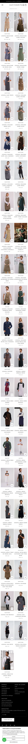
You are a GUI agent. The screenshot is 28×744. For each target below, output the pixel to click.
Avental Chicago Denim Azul (7, 125)
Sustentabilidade (6, 688)
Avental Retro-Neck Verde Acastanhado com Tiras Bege (7, 585)
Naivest (7, 306)
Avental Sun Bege (20, 583)
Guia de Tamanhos (19, 688)
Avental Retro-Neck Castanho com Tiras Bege (20, 554)
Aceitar (13, 736)
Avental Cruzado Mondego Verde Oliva (20, 310)
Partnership (4, 690)
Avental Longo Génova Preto (20, 372)
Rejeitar (13, 739)
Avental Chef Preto (7, 95)
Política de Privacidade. (12, 734)
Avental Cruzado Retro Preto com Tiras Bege (20, 341)
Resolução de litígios (7, 704)
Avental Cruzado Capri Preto (20, 184)
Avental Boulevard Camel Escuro (21, 36)
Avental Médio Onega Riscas (7, 523)
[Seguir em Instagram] (6, 725)
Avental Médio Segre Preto (20, 523)
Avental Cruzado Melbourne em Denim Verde (20, 279)
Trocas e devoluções (20, 692)
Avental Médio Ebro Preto (7, 461)
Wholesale (4, 693)
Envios (16, 690)
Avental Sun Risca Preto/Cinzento (20, 645)
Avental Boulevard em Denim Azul (7, 66)
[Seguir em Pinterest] (10, 725)
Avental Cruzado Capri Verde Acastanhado (7, 217)
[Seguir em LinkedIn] (14, 725)
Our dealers (4, 692)
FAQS (16, 686)
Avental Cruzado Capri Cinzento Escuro (7, 185)
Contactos (17, 693)
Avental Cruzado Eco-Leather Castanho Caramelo (7, 248)
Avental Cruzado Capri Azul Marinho (7, 155)
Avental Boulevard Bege (7, 36)
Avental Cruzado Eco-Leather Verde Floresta (21, 248)
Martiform (7, 33)
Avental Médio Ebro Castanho (7, 431)
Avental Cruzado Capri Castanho (20, 155)
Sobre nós (4, 686)
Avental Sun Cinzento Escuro (20, 615)
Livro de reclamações (7, 705)
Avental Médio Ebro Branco (21, 401)
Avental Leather (7, 371)
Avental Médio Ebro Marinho (21, 431)
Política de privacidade (7, 702)
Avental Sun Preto (7, 644)
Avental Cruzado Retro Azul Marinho (7, 340)
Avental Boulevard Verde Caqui (21, 66)
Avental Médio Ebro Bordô (7, 401)
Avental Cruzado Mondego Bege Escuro (7, 310)
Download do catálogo (7, 695)
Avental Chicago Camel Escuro (20, 95)
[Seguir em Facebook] (2, 725)
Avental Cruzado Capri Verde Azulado (20, 216)
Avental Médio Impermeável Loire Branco (20, 462)
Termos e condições (6, 700)
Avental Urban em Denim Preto (7, 674)
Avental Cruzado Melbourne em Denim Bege (7, 279)
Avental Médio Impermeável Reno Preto (20, 493)
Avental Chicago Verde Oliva (20, 125)
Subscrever (8, 719)
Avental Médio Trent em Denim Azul (7, 553)
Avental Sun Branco (7, 614)
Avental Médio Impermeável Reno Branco (7, 493)
